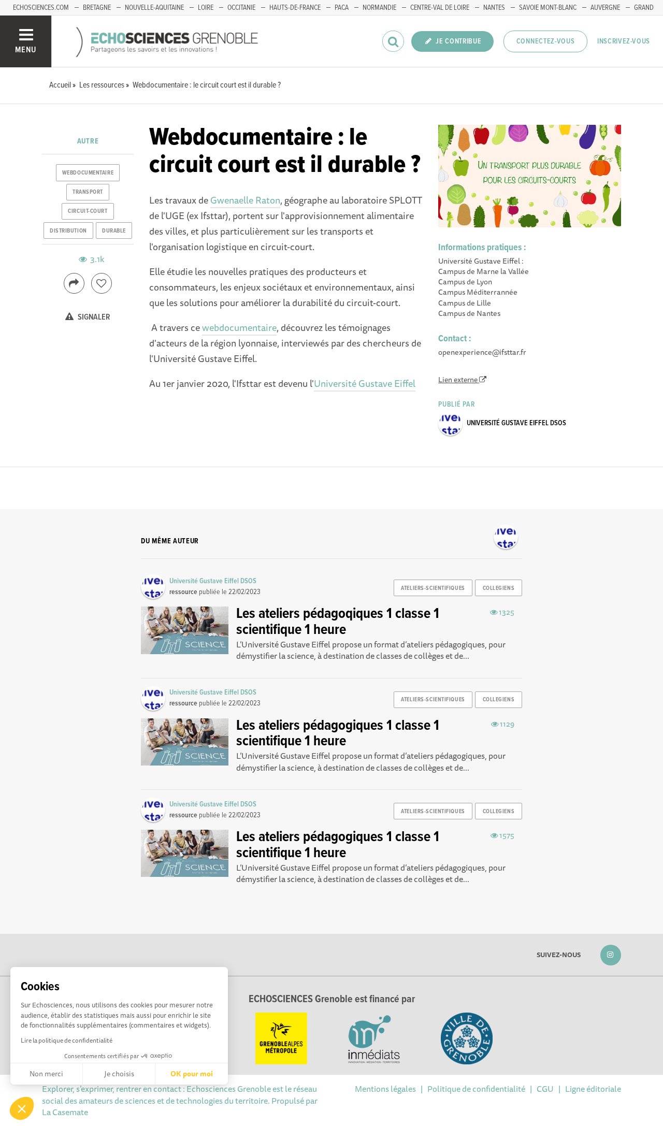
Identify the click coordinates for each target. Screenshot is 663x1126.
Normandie (379, 7)
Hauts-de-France (295, 7)
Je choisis (119, 1073)
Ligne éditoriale (593, 1088)
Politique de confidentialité (476, 1088)
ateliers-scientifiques (433, 588)
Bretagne (97, 7)
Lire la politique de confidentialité (66, 1040)
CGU (545, 1088)
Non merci (46, 1073)
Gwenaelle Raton (245, 200)
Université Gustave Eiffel (364, 383)
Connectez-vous (545, 41)
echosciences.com (41, 7)
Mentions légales (385, 1088)
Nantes (494, 7)
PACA (342, 7)
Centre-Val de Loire (439, 7)
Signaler (93, 317)
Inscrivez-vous (623, 41)
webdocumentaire (239, 327)
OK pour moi (191, 1073)
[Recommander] (101, 283)
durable (114, 231)
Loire (205, 7)
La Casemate (65, 1112)
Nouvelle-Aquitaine (154, 7)
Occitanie (241, 7)
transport (88, 192)
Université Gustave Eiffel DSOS (516, 423)
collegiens (499, 588)
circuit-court (87, 211)
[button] (21, 1108)
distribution (68, 231)
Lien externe (458, 379)
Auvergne (605, 7)
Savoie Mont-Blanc (547, 7)
